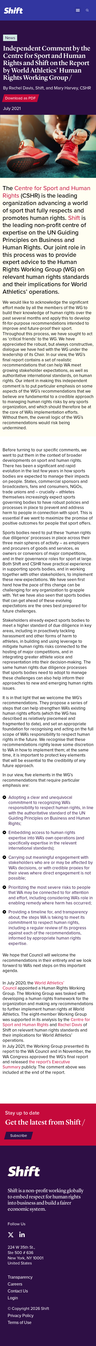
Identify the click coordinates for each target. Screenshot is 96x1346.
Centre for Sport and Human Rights (46, 191)
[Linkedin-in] (22, 1235)
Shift (74, 217)
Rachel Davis (70, 1025)
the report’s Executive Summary (36, 1064)
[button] (78, 10)
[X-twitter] (11, 1235)
